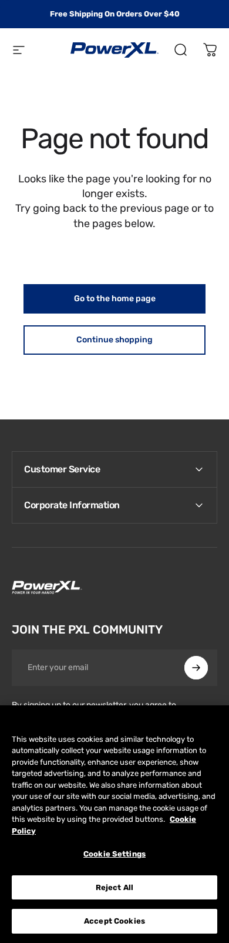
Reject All (114, 887)
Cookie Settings (114, 853)
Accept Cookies (114, 921)
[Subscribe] (196, 667)
